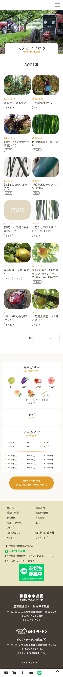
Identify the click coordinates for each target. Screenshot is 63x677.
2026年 (11, 442)
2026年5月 (12, 459)
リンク (10, 537)
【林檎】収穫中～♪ (42, 102)
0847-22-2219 (34, 615)
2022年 (28, 446)
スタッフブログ (31, 48)
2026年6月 (48, 455)
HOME (10, 507)
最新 (31, 338)
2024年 (46, 442)
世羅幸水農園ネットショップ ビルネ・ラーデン (31, 556)
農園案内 (40, 507)
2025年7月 (30, 467)
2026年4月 (30, 459)
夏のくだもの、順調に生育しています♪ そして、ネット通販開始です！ (45, 273)
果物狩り (11, 517)
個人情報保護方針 (44, 532)
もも (18, 399)
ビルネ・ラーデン (15, 522)
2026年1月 (12, 463)
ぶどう (8, 150)
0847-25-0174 (34, 649)
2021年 (46, 446)
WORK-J (36, 662)
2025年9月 (48, 463)
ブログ (10, 527)
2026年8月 (12, 455)
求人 (37, 522)
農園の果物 (13, 512)
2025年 (28, 442)
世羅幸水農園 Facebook (21, 546)
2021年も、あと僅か (15, 102)
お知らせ (39, 517)
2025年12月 (30, 463)
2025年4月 (48, 467)
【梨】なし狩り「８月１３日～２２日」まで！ (44, 229)
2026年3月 (48, 459)
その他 (9, 107)
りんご (36, 107)
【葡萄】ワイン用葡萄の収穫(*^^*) (16, 143)
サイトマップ (41, 537)
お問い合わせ (14, 532)
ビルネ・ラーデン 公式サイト (22, 560)
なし (36, 193)
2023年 (11, 446)
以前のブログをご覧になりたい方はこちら (31, 483)
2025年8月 (12, 467)
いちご (8, 193)
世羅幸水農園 (14, 5)
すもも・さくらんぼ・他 (31, 401)
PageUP (56, 673)
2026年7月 (30, 455)
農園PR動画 (41, 512)
